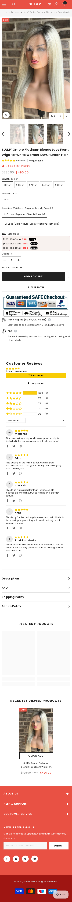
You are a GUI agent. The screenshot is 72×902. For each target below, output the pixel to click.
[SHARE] (67, 276)
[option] (36, 68)
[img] (21, 430)
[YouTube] (34, 859)
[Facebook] (6, 859)
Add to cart (33, 276)
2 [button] (32, 562)
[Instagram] (16, 859)
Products (15, 12)
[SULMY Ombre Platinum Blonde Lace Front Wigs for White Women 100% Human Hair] (36, 730)
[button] (60, 116)
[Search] (14, 4)
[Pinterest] (25, 859)
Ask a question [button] (36, 383)
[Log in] (56, 4)
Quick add (36, 755)
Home (4, 12)
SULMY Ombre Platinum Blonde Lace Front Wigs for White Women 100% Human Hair (36, 765)
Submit (58, 845)
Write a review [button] (36, 375)
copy (32, 239)
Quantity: (7, 253)
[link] (18, 679)
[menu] (4, 4)
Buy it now (36, 287)
